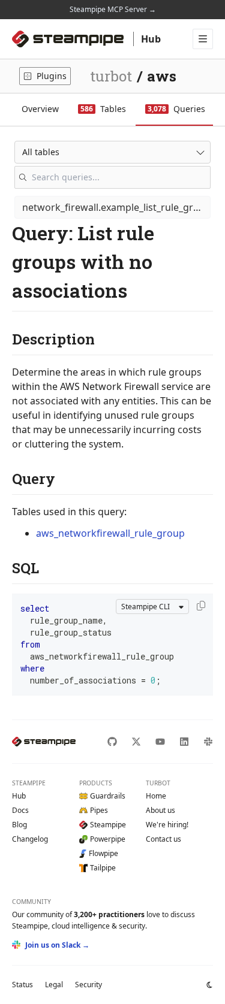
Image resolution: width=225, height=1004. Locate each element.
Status (22, 984)
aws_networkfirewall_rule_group (110, 533)
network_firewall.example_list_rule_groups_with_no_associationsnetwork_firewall (116, 207)
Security (88, 984)
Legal (54, 984)
